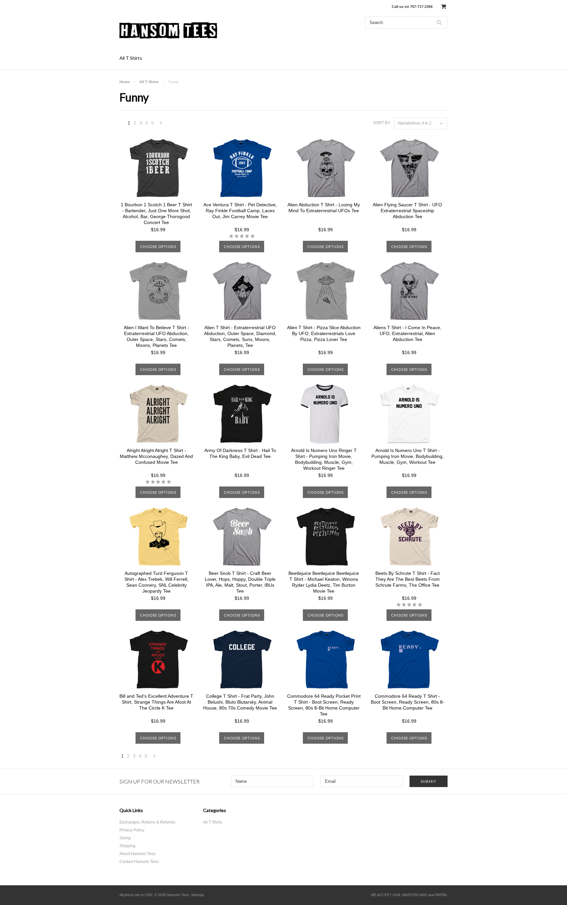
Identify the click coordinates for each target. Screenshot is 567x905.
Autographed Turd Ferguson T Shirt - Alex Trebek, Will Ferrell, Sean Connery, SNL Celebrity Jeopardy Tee (156, 582)
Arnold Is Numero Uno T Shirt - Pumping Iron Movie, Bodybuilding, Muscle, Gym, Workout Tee (407, 456)
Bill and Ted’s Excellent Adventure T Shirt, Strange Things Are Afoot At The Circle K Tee (156, 702)
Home (124, 82)
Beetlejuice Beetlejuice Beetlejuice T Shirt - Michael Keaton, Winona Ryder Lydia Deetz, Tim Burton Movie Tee (323, 582)
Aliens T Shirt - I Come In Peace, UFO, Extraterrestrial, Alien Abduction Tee (407, 333)
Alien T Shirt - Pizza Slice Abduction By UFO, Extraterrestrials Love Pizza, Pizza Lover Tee (324, 333)
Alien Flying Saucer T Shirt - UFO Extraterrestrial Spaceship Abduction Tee (407, 210)
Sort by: (382, 123)
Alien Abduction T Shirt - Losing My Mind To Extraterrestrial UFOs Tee (323, 207)
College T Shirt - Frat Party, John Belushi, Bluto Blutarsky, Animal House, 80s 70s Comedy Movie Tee (240, 702)
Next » (161, 124)
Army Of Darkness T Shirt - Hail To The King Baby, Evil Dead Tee (240, 453)
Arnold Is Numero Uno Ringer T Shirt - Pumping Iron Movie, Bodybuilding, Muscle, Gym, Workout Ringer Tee (324, 459)
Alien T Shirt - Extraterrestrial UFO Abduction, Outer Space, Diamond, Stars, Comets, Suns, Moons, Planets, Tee (240, 336)
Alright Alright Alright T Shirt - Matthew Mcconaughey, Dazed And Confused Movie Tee (156, 456)
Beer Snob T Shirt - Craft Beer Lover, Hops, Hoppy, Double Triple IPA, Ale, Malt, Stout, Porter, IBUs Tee (240, 582)
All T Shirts (130, 58)
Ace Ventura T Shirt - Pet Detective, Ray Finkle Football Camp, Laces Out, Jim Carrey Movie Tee (240, 210)
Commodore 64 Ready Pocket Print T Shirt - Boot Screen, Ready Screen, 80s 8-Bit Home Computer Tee (324, 704)
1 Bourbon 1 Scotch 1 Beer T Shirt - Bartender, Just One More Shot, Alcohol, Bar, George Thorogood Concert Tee (156, 213)
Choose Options (158, 246)
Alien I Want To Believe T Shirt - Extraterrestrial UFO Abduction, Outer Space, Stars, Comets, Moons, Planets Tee (156, 336)
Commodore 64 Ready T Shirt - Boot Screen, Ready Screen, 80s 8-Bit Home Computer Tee (407, 702)
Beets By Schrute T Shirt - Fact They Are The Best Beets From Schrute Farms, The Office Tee (407, 579)
